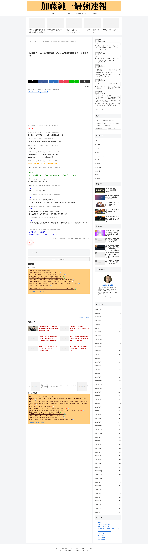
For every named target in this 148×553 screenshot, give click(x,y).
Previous (27, 26)
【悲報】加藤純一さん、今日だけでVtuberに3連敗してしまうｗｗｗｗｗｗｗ (50, 281)
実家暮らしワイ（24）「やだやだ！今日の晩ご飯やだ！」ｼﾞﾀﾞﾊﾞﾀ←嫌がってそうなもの (53, 283)
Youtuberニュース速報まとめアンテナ (108, 528)
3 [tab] (70, 36)
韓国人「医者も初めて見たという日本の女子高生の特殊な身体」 (46, 408)
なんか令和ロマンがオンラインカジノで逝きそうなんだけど (45, 276)
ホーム (57, 548)
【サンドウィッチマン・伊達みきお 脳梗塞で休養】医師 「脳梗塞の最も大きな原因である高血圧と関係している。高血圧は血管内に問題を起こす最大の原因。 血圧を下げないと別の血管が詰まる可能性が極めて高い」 (58, 403)
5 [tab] (75, 36)
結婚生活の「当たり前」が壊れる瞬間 (39, 270)
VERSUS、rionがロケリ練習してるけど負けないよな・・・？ (46, 278)
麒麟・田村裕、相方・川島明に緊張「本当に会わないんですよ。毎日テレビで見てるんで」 (54, 410)
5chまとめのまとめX (104, 526)
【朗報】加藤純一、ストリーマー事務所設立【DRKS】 (44, 272)
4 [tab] (73, 36)
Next (121, 26)
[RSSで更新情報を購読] (110, 297)
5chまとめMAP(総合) (104, 524)
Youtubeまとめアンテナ (104, 531)
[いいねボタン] (30, 242)
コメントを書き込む (58, 259)
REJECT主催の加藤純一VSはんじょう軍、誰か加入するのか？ (46, 274)
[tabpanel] (37, 26)
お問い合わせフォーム (66, 548)
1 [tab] (66, 36)
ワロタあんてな (102, 539)
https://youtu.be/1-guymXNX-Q (38, 92)
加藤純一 (31, 264)
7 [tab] (80, 36)
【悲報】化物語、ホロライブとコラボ (39, 406)
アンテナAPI (101, 537)
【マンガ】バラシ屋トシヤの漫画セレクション (42, 396)
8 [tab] (82, 36)
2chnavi (100, 522)
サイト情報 (89, 548)
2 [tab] (68, 36)
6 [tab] (77, 36)
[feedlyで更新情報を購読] (108, 297)
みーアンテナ (101, 535)
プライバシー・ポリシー (79, 548)
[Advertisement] (59, 47)
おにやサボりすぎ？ (34, 287)
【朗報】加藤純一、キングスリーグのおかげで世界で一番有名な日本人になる (50, 279)
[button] (85, 81)
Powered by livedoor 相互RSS (37, 291)
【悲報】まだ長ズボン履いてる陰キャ (39, 285)
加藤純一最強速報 (107, 285)
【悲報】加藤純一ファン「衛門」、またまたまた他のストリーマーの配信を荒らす (51, 289)
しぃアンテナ (101, 533)
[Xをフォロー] (106, 297)
